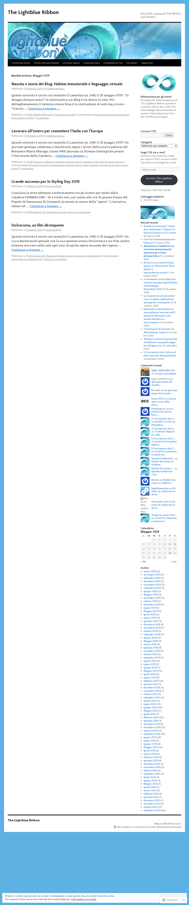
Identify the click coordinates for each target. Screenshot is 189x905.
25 (170, 553)
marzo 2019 (150, 617)
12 (175, 544)
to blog (30, 118)
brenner (33, 165)
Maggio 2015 (151, 747)
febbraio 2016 (151, 717)
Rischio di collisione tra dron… (163, 491)
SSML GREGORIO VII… (164, 370)
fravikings (156, 408)
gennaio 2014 (151, 797)
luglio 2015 (150, 740)
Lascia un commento (79, 212)
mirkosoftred (53, 186)
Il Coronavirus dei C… (163, 418)
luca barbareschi (33, 259)
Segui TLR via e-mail (153, 152)
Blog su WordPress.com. (167, 823)
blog (96, 114)
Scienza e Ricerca (114, 161)
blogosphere (18, 118)
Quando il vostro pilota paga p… (163, 423)
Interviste (99, 161)
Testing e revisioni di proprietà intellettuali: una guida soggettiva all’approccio (160, 342)
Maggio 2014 (151, 783)
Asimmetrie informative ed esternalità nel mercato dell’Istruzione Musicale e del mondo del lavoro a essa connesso (160, 316)
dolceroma (17, 259)
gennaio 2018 (151, 647)
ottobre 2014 (151, 770)
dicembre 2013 (152, 800)
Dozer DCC (157, 398)
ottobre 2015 (150, 730)
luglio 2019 (150, 607)
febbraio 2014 (151, 793)
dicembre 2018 (152, 624)
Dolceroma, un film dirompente (37, 225)
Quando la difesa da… (162, 458)
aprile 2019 (150, 614)
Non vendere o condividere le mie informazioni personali (149, 827)
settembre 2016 (152, 697)
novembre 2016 (152, 690)
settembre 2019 (152, 604)
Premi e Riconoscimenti (46, 63)
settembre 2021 (152, 578)
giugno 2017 (150, 667)
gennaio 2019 (151, 621)
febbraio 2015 (151, 757)
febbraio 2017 (151, 680)
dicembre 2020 (152, 581)
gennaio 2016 (151, 720)
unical (14, 168)
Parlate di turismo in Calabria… (163, 481)
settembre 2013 (152, 810)
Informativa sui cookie (83, 899)
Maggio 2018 (151, 641)
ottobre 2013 (151, 807)
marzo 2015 (150, 753)
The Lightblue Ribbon (33, 12)
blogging (124, 114)
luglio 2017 (150, 664)
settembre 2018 (152, 634)
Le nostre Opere (71, 63)
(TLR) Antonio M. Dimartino (41, 212)
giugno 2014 (150, 780)
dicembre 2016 (152, 687)
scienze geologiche (109, 165)
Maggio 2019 (151, 611)
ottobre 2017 (150, 654)
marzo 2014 (150, 790)
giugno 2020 (151, 591)
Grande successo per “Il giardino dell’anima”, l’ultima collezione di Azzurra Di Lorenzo (160, 229)
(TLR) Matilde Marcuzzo (39, 114)
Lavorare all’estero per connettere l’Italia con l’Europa (57, 131)
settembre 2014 (152, 773)
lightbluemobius (55, 88)
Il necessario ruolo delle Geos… (164, 401)
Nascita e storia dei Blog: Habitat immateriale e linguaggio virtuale (67, 84)
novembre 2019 (152, 597)
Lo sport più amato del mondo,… (162, 381)
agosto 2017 (150, 661)
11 (170, 544)
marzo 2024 (150, 571)
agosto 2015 (150, 737)
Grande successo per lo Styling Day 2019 (45, 181)
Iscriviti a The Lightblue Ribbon (159, 180)
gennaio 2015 (151, 760)
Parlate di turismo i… (162, 468)
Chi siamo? (132, 63)
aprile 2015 (150, 750)
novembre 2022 (152, 574)
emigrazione (57, 165)
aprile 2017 (150, 674)
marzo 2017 (150, 677)
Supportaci (147, 63)
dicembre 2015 (152, 724)
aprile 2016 (150, 714)
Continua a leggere (44, 108)
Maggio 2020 (151, 594)
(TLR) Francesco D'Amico (40, 161)
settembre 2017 (152, 657)
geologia (69, 165)
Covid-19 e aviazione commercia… (164, 453)
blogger (114, 114)
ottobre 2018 (151, 631)
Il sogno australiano (165, 373)
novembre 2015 (152, 727)
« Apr (143, 561)
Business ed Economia (67, 161)
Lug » (175, 561)
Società (71, 114)
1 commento (42, 118)
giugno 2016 (150, 707)
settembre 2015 (152, 734)
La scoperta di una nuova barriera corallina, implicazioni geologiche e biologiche (159, 299)
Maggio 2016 (151, 710)
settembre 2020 (152, 587)
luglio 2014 (150, 777)
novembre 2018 (152, 627)
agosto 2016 (150, 700)
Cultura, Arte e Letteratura (72, 256)
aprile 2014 (150, 787)
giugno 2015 (150, 744)
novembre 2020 (152, 584)
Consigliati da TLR (113, 63)
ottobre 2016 (151, 694)
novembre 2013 (152, 803)
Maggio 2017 (151, 670)
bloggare (104, 114)
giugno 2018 (150, 637)
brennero (44, 165)
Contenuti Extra (91, 63)
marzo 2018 (150, 644)
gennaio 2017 (151, 684)
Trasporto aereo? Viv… (164, 515)
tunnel (124, 165)
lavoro (78, 165)
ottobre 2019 (151, 601)
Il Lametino (60, 114)
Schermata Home (21, 63)
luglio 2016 (150, 704)
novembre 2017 (152, 651)
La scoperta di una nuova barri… (162, 411)
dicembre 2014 (152, 763)
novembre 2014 (152, 767)
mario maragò (90, 165)
